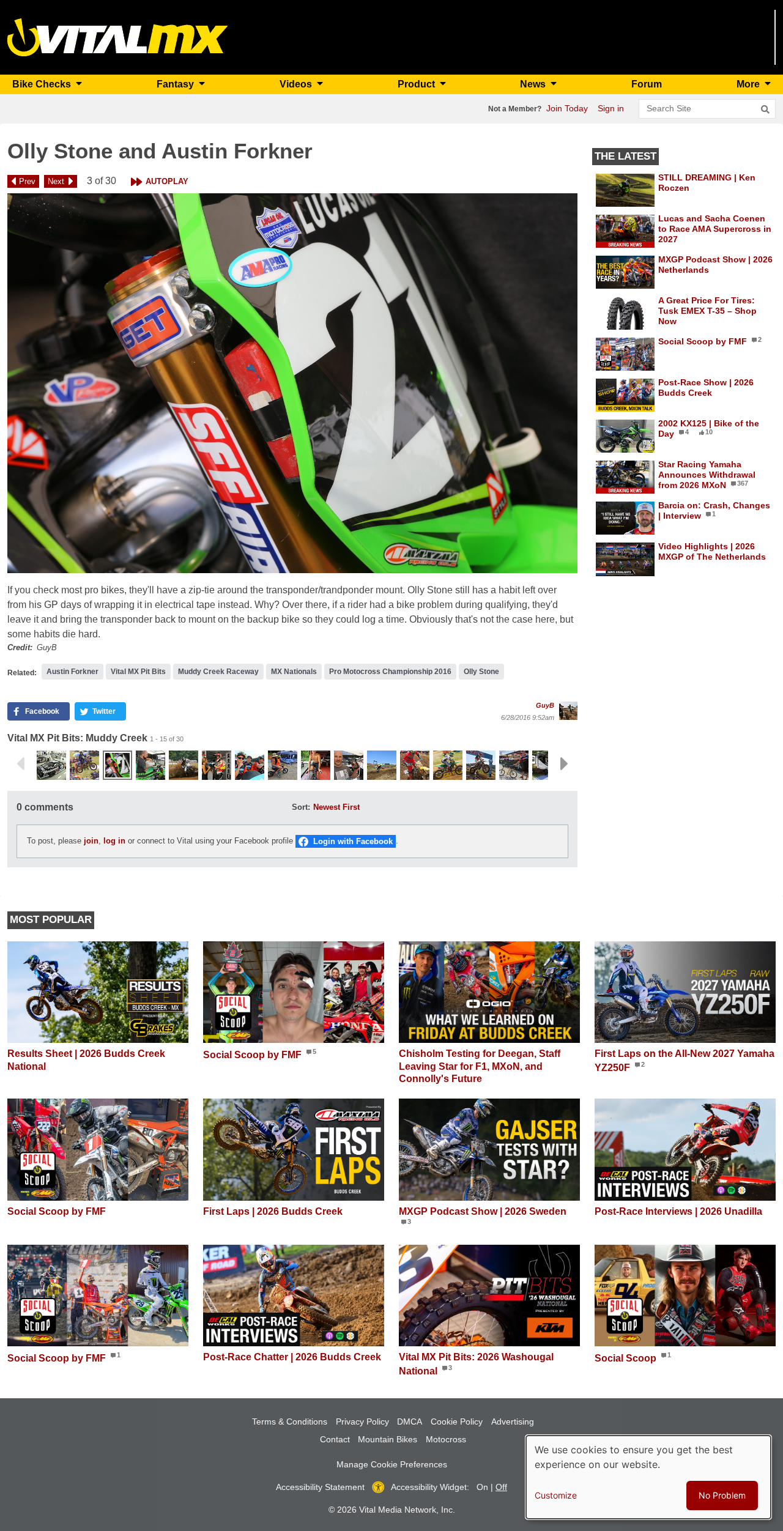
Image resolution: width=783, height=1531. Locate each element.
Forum (646, 84)
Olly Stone (481, 671)
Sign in (611, 108)
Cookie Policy (457, 1421)
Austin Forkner (72, 671)
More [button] (749, 84)
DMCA (409, 1421)
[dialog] (648, 1477)
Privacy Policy (362, 1421)
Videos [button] (297, 84)
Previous (20, 764)
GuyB (545, 705)
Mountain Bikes (387, 1439)
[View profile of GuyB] (568, 711)
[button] (292, 383)
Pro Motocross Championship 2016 (390, 671)
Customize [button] (556, 1495)
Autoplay (167, 181)
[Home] (117, 36)
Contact (335, 1439)
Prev (27, 181)
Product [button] (417, 84)
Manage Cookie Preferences (391, 1464)
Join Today (567, 108)
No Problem (722, 1495)
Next (56, 181)
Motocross (446, 1439)
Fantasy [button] (176, 84)
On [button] (482, 1487)
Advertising (512, 1421)
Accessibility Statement (320, 1487)
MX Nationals (294, 671)
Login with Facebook (353, 841)
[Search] (765, 109)
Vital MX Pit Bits (138, 671)
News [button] (534, 84)
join (91, 840)
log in (114, 840)
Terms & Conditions (289, 1421)
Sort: (301, 807)
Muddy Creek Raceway (218, 671)
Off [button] (501, 1487)
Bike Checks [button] (42, 84)
